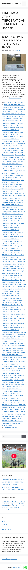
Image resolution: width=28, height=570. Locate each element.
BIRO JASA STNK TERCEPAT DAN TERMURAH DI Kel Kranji (12, 296)
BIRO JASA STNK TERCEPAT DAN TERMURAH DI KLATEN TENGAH (13, 378)
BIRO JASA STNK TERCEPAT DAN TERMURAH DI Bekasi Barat (13, 114)
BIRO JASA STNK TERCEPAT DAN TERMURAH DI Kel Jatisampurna (14, 262)
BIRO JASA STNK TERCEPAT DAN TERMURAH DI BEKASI (12, 42)
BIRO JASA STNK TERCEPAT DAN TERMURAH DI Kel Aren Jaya (12, 134)
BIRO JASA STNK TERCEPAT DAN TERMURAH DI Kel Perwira (12, 344)
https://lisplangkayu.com (9, 559)
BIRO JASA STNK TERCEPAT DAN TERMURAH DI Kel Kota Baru (13, 291)
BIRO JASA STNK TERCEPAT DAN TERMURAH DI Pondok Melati (12, 398)
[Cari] (24, 436)
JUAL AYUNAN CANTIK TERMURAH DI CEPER (13, 416)
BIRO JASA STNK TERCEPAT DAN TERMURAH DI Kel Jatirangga (12, 248)
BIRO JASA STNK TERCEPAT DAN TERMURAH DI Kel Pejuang (13, 330)
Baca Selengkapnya (15, 98)
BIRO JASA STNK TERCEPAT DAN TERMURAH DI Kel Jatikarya (12, 209)
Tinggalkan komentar (10, 427)
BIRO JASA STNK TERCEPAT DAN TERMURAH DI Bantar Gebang (13, 109)
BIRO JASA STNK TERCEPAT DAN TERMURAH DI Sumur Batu (14, 407)
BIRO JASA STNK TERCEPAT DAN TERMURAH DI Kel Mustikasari (13, 321)
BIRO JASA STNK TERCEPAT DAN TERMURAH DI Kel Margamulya (12, 307)
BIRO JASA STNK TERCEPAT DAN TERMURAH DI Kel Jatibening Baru (12, 200)
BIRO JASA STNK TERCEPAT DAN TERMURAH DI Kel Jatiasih (12, 191)
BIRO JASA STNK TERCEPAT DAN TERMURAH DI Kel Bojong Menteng (12, 148)
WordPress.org (6, 529)
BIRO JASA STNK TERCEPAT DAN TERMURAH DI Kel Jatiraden (12, 239)
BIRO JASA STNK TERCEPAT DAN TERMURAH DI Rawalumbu (13, 403)
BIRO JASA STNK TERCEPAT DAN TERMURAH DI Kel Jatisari (13, 266)
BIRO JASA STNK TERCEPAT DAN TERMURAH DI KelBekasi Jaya (13, 369)
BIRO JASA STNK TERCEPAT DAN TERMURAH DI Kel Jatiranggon (13, 253)
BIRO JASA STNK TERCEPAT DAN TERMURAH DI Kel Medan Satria (13, 312)
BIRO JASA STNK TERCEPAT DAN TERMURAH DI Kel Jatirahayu (12, 244)
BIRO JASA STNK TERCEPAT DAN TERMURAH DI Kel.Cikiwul (13, 364)
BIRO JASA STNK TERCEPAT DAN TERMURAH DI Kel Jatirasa (13, 257)
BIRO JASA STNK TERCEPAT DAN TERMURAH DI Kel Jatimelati (12, 230)
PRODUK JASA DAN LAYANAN (13, 102)
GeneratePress (16, 567)
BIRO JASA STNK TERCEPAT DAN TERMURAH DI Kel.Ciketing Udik (14, 359)
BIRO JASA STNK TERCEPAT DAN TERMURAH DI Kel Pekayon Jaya (14, 334)
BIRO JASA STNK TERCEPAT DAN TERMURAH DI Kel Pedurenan (13, 325)
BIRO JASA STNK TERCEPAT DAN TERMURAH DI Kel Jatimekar (13, 225)
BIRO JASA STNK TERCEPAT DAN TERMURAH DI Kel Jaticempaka (12, 205)
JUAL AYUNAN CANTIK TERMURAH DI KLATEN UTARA (12, 423)
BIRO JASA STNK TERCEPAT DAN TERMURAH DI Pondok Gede (12, 394)
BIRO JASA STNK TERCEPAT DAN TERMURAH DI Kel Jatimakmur (12, 221)
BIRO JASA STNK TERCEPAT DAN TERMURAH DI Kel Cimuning (13, 157)
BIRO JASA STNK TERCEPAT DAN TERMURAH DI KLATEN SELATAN (12, 373)
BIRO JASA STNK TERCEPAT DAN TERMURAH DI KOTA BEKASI (13, 382)
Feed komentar (6, 527)
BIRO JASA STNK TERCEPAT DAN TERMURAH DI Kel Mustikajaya (13, 316)
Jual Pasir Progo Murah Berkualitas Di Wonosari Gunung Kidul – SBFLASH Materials (13, 503)
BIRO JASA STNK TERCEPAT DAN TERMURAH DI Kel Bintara (12, 139)
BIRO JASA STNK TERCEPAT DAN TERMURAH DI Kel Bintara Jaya (13, 143)
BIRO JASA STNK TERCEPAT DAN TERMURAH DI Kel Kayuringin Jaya (14, 287)
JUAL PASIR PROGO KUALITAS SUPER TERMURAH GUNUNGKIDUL (13, 507)
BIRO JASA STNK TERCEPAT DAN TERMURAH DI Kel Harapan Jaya (13, 169)
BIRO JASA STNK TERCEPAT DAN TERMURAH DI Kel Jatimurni (12, 234)
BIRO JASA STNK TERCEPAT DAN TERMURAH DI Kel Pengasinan (13, 339)
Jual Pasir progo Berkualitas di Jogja (13, 479)
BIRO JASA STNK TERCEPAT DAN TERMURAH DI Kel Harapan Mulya (14, 173)
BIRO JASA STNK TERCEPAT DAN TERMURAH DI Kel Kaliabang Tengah (13, 278)
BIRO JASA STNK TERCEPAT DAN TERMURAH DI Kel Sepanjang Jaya (13, 348)
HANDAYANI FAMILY (11, 4)
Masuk (4, 522)
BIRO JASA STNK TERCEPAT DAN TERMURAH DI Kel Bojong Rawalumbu (12, 153)
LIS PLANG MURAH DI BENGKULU (12, 482)
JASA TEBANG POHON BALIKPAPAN (13, 489)
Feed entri (5, 524)
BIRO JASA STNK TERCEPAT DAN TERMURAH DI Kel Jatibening (13, 196)
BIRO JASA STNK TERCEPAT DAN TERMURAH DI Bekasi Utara (12, 125)
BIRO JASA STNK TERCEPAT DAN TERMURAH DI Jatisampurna (12, 130)
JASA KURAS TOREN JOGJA (10, 487)
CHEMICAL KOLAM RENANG (10, 484)
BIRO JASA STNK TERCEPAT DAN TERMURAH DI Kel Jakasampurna (13, 182)
